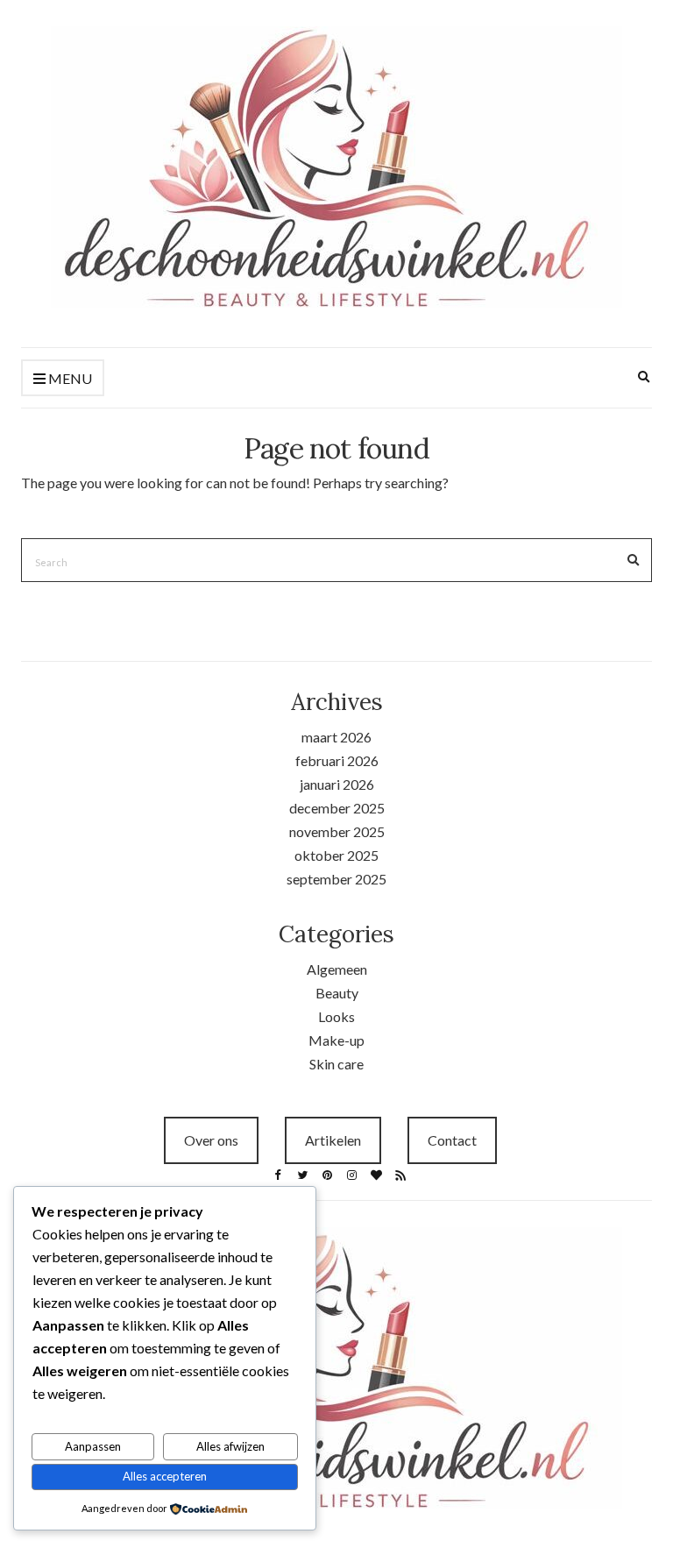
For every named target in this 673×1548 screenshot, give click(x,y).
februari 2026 (337, 760)
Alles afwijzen (230, 1446)
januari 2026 (337, 784)
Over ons (211, 1140)
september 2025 (336, 878)
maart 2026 (336, 736)
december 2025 (337, 807)
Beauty (336, 992)
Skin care (336, 1063)
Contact (452, 1140)
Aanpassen (93, 1446)
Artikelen (333, 1140)
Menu (69, 378)
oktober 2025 (336, 855)
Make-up (336, 1040)
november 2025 (337, 831)
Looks (336, 1016)
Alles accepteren (165, 1476)
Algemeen (337, 969)
